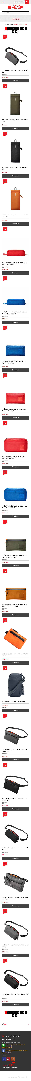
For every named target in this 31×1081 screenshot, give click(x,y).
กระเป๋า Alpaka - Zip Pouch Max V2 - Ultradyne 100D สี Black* (14, 800)
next (18, 31)
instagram (13, 1059)
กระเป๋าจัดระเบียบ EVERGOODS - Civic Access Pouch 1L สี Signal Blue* (14, 362)
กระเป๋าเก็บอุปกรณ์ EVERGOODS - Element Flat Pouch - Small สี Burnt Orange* (14, 606)
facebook (4, 1059)
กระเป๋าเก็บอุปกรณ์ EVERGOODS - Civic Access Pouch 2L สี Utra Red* (14, 458)
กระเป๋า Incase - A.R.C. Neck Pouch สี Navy (13, 702)
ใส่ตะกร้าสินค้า (15, 81)
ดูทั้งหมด (4, 1024)
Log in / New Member (18, 2)
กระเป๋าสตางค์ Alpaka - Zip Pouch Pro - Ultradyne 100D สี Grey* (15, 898)
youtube (8, 1059)
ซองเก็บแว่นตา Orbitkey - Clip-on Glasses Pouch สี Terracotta (15, 216)
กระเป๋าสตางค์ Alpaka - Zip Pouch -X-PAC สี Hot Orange (15, 655)
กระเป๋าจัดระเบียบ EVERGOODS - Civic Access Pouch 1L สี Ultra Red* (14, 410)
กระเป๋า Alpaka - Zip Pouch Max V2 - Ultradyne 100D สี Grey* (14, 750)
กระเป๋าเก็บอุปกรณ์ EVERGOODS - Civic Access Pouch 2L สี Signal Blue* (14, 507)
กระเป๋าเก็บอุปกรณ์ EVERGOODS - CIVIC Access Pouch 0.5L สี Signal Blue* (14, 313)
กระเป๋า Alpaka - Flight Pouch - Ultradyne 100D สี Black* (15, 849)
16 (16, 31)
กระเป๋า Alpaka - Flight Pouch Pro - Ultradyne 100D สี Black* (15, 995)
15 (13, 31)
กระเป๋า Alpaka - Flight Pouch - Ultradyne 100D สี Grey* (15, 71)
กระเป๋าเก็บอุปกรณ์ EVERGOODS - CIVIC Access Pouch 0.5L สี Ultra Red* (14, 264)
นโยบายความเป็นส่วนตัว (22, 1077)
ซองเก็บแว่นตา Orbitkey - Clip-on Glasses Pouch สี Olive (15, 120)
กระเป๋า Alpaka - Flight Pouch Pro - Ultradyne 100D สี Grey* (15, 946)
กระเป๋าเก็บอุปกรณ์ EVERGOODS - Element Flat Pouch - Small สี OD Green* (14, 556)
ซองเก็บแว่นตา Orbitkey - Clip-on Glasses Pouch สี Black (15, 168)
